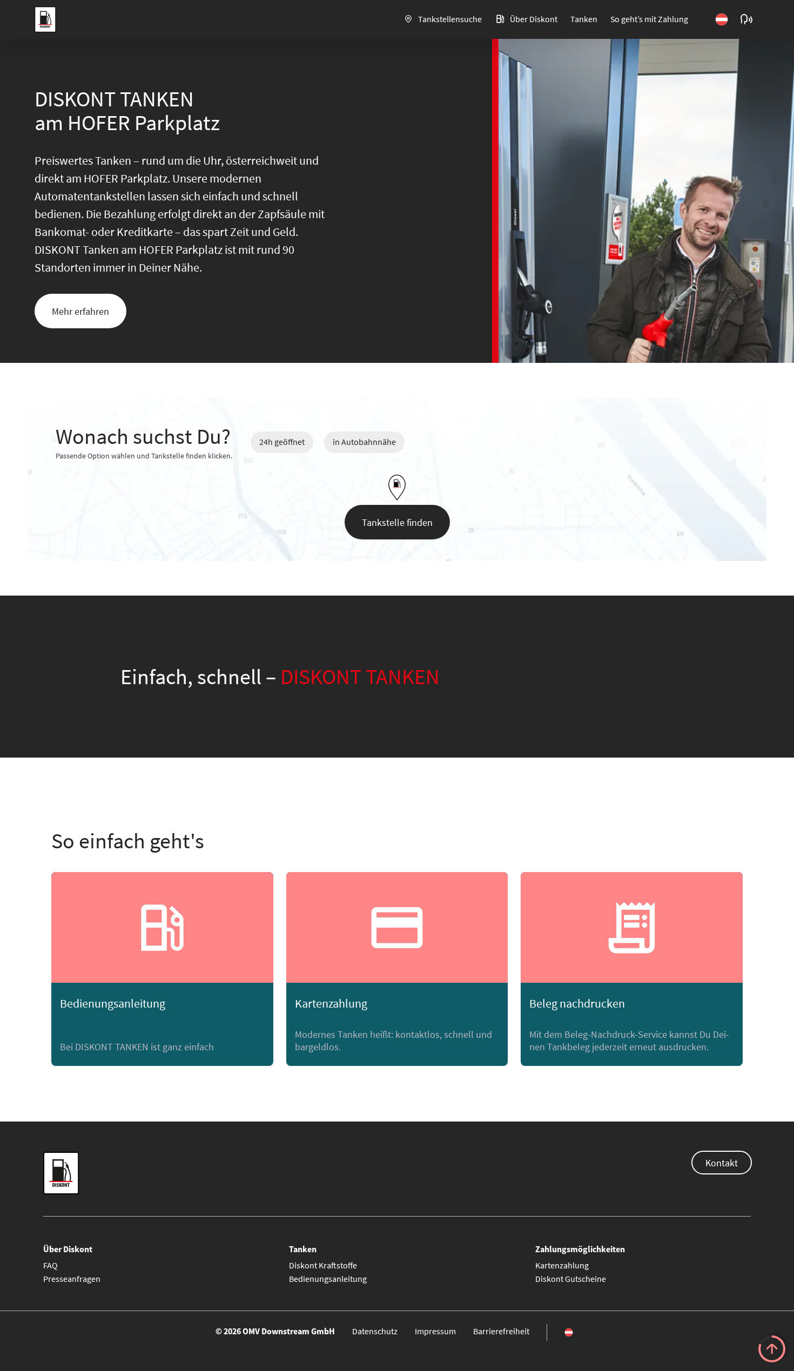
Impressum (435, 1331)
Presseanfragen (71, 1278)
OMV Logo (45, 20)
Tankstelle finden (397, 522)
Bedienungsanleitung (328, 1278)
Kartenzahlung (562, 1265)
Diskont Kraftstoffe (323, 1265)
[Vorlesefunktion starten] (746, 19)
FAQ (50, 1265)
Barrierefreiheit (501, 1331)
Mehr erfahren (80, 311)
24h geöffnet (282, 441)
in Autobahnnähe (364, 441)
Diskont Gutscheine (570, 1278)
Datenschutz (375, 1331)
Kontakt (721, 1163)
